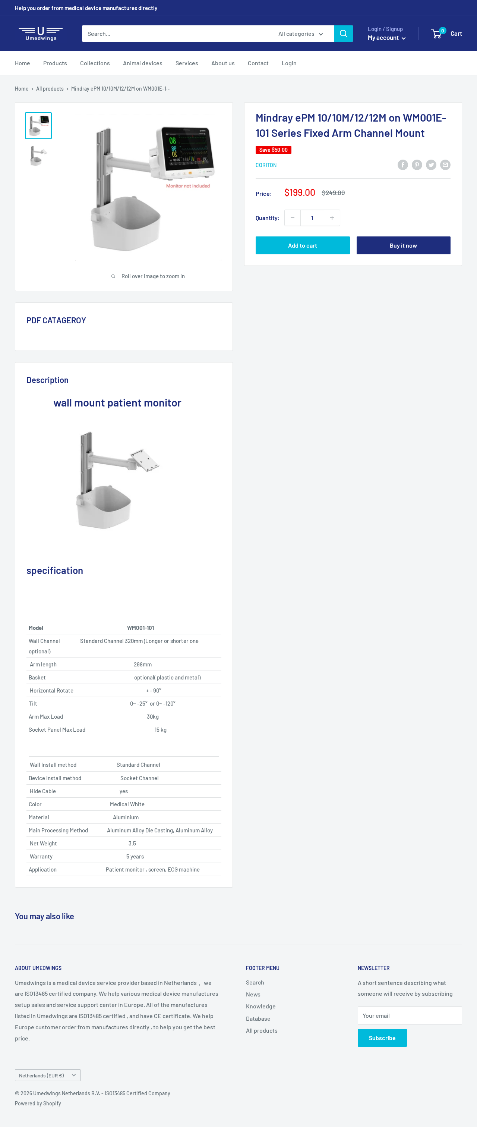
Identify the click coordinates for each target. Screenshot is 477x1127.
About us (223, 62)
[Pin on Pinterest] (417, 164)
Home (22, 62)
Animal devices (142, 62)
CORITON (266, 165)
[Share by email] (445, 164)
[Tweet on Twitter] (431, 164)
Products (55, 62)
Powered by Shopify (38, 1103)
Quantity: (268, 217)
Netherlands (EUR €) (41, 1075)
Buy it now (403, 245)
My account (384, 37)
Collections (95, 62)
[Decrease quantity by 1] (292, 218)
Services (187, 62)
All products (50, 88)
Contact (258, 62)
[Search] (343, 33)
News (253, 994)
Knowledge (261, 1006)
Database (258, 1018)
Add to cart (302, 245)
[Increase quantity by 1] (332, 218)
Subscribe (382, 1037)
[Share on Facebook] (403, 164)
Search (255, 982)
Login (289, 62)
